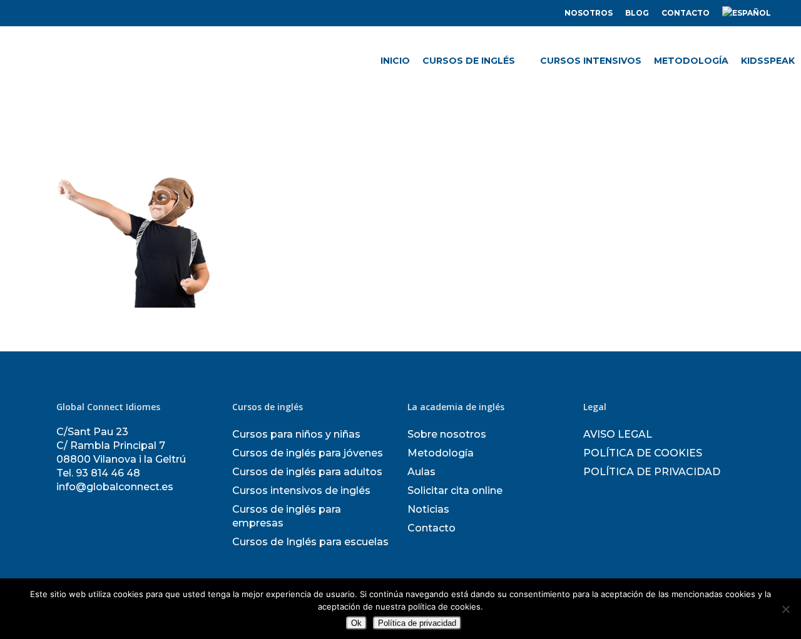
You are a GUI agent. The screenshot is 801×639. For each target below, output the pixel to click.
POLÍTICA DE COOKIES (642, 453)
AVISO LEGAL (617, 434)
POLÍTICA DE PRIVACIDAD (651, 472)
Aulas (421, 472)
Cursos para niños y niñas (296, 434)
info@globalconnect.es (114, 487)
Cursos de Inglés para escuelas (310, 542)
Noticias (428, 509)
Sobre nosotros (446, 434)
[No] (785, 609)
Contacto (685, 13)
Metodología (691, 60)
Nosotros (588, 13)
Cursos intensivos (590, 60)
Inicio (395, 60)
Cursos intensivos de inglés (301, 490)
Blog (637, 13)
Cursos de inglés (468, 60)
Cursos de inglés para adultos (307, 472)
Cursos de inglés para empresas (286, 516)
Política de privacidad (417, 623)
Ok (356, 623)
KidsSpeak (768, 60)
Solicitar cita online (455, 490)
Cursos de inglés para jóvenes (307, 453)
